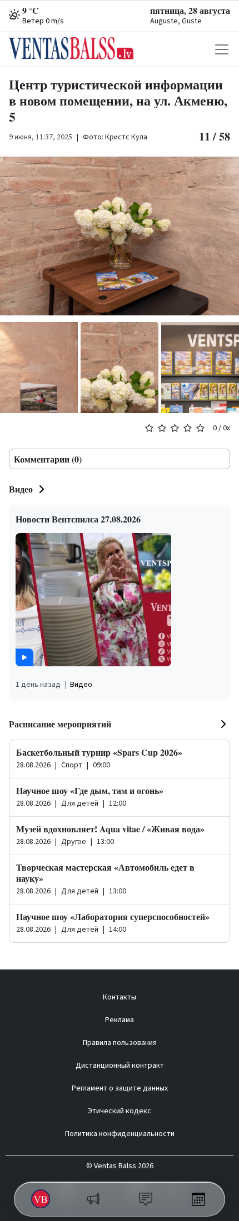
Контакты (119, 997)
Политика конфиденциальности (120, 1133)
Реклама (119, 1020)
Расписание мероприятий (60, 723)
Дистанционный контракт (120, 1065)
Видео (21, 489)
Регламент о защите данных (120, 1088)
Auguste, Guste (176, 21)
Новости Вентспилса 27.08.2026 (78, 518)
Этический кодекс (119, 1111)
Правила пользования (120, 1042)
